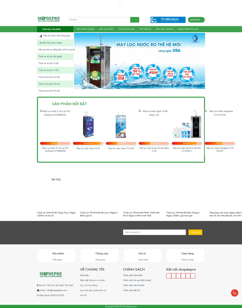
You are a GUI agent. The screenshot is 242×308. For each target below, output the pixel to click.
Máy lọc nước (106, 29)
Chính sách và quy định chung (137, 280)
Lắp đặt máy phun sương (50, 42)
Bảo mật (92, 280)
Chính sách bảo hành (132, 275)
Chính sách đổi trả (131, 290)
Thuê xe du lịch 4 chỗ (48, 63)
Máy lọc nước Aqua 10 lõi (88, 148)
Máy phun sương (86, 29)
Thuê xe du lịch (126, 29)
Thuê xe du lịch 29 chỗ (49, 84)
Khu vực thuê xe (165, 29)
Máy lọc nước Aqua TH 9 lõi (121, 148)
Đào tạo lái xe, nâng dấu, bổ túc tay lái (56, 49)
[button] (196, 20)
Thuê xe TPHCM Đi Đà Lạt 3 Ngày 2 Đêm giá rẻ (99, 214)
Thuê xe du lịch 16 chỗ (49, 77)
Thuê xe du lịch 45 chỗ (49, 90)
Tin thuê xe (145, 29)
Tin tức (56, 179)
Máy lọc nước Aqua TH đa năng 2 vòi (154, 149)
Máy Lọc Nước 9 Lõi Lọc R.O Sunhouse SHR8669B (55, 149)
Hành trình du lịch (188, 29)
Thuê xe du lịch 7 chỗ (48, 70)
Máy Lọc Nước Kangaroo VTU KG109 (220, 149)
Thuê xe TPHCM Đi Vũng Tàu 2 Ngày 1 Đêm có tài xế (56, 214)
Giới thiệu (84, 275)
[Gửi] (134, 20)
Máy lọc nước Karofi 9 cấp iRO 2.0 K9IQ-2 (187, 149)
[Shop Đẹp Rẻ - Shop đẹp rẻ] (49, 19)
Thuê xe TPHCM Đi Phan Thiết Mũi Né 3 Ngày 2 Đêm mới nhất (141, 214)
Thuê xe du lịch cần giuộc (50, 56)
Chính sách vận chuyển (133, 285)
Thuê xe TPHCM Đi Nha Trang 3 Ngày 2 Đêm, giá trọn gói (183, 214)
